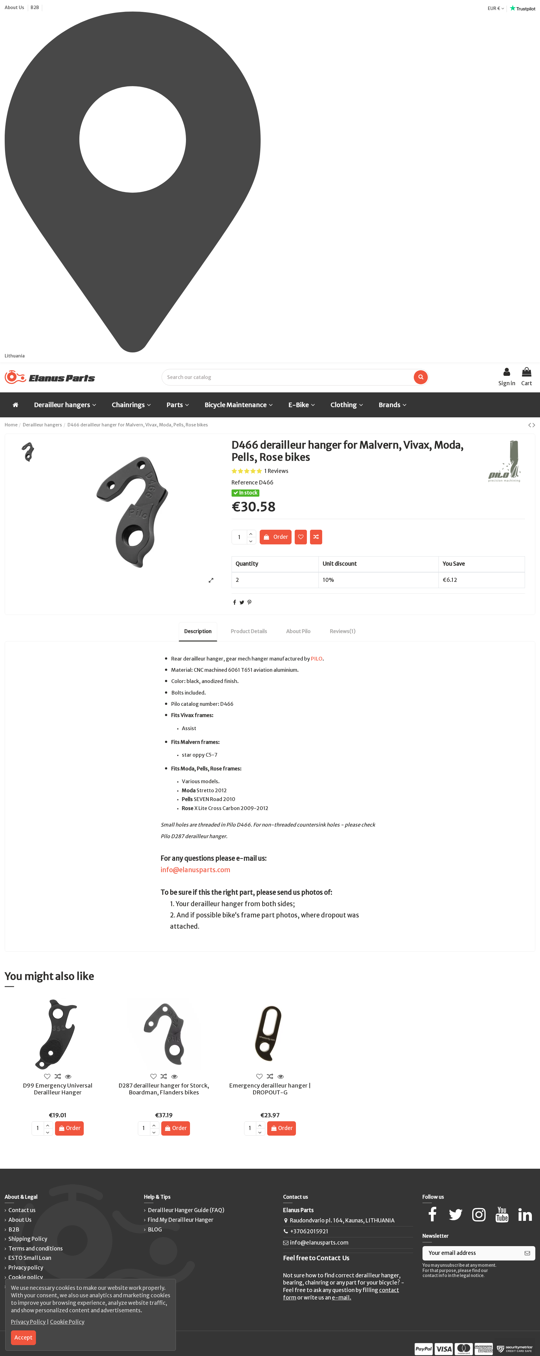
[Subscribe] (527, 1253)
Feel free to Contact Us (316, 1258)
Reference (245, 482)
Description (198, 631)
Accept (23, 1337)
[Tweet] (241, 602)
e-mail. (341, 1297)
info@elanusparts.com (195, 870)
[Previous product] (530, 425)
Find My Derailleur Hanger (180, 1219)
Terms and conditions (35, 1248)
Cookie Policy (67, 1322)
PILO (316, 659)
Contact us (22, 1210)
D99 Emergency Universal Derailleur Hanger (57, 1089)
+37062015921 (309, 1231)
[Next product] (533, 425)
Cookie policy (25, 1277)
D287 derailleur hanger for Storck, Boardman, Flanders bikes (163, 1089)
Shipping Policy (27, 1239)
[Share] (234, 602)
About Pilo (298, 631)
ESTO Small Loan (29, 1258)
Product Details (249, 631)
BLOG (155, 1229)
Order (280, 536)
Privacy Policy (29, 1322)
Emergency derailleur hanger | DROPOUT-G (270, 1089)
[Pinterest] (249, 602)
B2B (35, 7)
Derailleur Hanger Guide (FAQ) (186, 1210)
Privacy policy (25, 1267)
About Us (15, 7)
